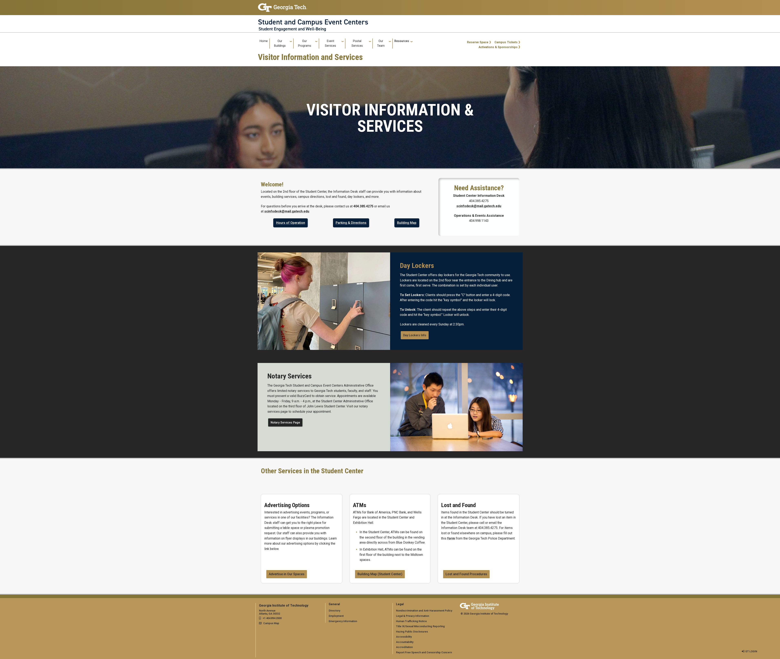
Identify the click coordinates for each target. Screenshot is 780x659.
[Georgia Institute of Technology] (282, 6)
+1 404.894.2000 (272, 618)
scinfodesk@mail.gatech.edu (286, 211)
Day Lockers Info (414, 335)
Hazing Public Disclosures (412, 631)
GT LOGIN (751, 651)
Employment (336, 615)
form (451, 538)
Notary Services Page (285, 422)
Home (264, 41)
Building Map (406, 223)
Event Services (330, 43)
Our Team (381, 43)
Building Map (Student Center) (379, 574)
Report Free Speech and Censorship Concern (424, 652)
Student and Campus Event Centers (313, 22)
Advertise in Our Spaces (286, 574)
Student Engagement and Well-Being (292, 29)
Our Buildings (280, 43)
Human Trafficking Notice (411, 621)
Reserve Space (477, 42)
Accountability (404, 642)
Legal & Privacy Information (412, 615)
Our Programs (304, 43)
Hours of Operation (290, 223)
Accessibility (404, 636)
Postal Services (357, 43)
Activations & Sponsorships (498, 47)
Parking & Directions (351, 223)
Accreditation (404, 647)
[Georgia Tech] (479, 605)
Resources (401, 41)
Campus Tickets (506, 42)
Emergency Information (343, 621)
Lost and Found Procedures (466, 574)
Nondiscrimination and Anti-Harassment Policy (424, 610)
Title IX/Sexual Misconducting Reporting (420, 626)
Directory (334, 610)
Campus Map (271, 623)
